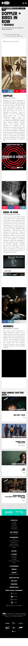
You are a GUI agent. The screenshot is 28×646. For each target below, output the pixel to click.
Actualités (14, 572)
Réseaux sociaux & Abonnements (14, 590)
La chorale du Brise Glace (14, 561)
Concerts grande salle (14, 540)
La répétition (14, 556)
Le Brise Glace (14, 520)
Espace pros (14, 581)
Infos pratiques (14, 532)
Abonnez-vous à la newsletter (15, 605)
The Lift (14, 562)
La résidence (14, 557)
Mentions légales (14, 587)
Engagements (14, 528)
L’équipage (14, 523)
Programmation (14, 537)
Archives (14, 547)
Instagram (15, 599)
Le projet (14, 522)
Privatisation (14, 584)
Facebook (15, 593)
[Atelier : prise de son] (24, 512)
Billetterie (14, 551)
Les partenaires (14, 527)
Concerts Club (14, 542)
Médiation (14, 569)
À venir (14, 539)
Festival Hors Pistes (14, 577)
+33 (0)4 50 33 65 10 (17, 616)
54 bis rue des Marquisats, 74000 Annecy (14, 36)
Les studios (14, 554)
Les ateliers (14, 559)
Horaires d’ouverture (14, 534)
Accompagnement (14, 566)
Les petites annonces (14, 574)
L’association (14, 525)
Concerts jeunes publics (14, 545)
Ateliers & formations (14, 544)
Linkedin (15, 602)
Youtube (15, 596)
